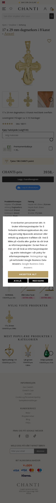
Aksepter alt (28, 274)
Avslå (18, 280)
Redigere (38, 280)
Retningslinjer (37, 256)
